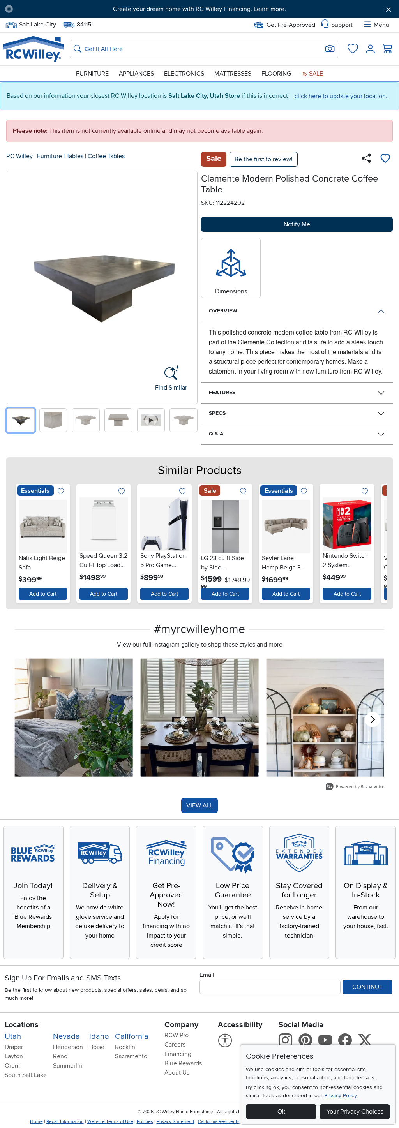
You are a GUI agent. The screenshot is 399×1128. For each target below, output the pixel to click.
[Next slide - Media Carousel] (372, 719)
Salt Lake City (37, 23)
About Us (176, 1073)
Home (36, 1121)
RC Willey (19, 156)
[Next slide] (189, 286)
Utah (13, 1036)
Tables (74, 156)
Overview (223, 310)
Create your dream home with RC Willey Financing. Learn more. (199, 9)
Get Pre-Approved (291, 25)
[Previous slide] (15, 286)
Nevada (66, 1036)
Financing (177, 1054)
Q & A (216, 433)
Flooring (276, 74)
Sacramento (131, 1056)
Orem (12, 1066)
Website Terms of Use (110, 1121)
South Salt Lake (26, 1075)
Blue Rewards (183, 1063)
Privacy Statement (175, 1121)
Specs (217, 413)
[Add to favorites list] (385, 159)
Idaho (99, 1036)
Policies (145, 1121)
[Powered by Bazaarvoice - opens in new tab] (355, 787)
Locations (22, 1024)
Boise (96, 1047)
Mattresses (232, 74)
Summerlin (67, 1066)
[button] (50, 9)
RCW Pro (176, 1035)
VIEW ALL (199, 805)
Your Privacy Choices (355, 1112)
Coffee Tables (106, 156)
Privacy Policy (340, 1095)
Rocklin (125, 1047)
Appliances (136, 74)
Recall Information (65, 1121)
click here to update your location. (341, 96)
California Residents (219, 1121)
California (131, 1036)
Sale (315, 74)
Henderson (68, 1047)
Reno (60, 1056)
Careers (174, 1045)
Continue (367, 987)
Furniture (92, 74)
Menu (381, 25)
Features (222, 392)
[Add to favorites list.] (60, 491)
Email (207, 975)
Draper (14, 1047)
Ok (281, 1112)
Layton (14, 1056)
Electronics (184, 74)
